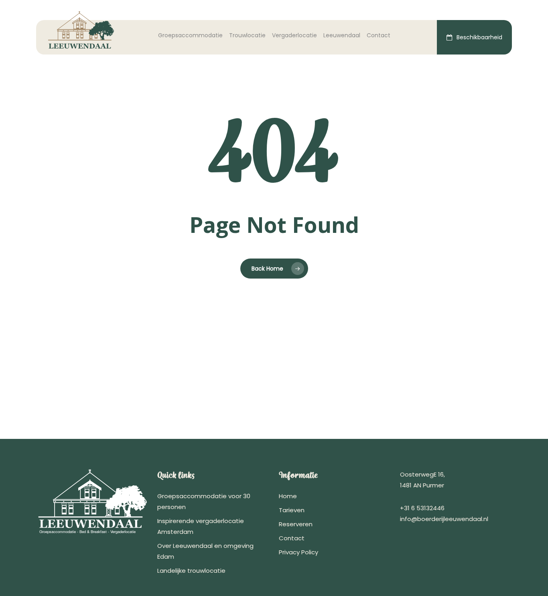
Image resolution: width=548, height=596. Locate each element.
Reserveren (296, 524)
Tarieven (291, 510)
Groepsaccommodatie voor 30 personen (203, 501)
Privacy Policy (298, 552)
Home (288, 496)
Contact (291, 538)
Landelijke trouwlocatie (191, 570)
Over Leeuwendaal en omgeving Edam (205, 551)
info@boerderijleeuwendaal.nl (444, 519)
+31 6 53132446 (422, 508)
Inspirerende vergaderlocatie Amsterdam (200, 526)
